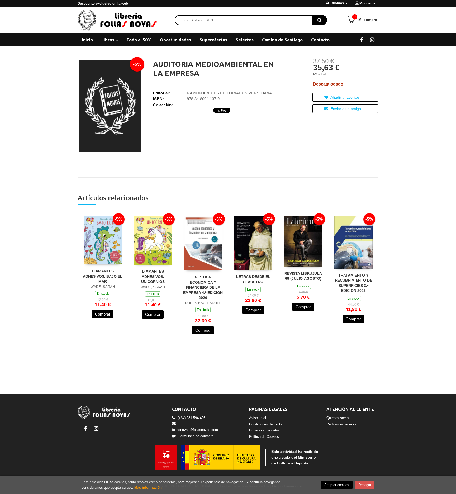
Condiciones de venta (265, 424)
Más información (148, 488)
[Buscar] (319, 20)
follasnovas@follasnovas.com (195, 430)
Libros (108, 39)
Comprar (102, 314)
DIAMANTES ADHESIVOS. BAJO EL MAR (102, 276)
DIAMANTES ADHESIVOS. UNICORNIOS (153, 276)
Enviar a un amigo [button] (345, 109)
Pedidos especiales (341, 424)
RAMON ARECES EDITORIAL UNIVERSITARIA (229, 93)
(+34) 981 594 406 (191, 418)
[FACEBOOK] (361, 39)
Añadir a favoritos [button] (345, 97)
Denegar (364, 485)
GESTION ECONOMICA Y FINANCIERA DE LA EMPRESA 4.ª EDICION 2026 (203, 287)
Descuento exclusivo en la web (103, 4)
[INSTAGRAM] (372, 39)
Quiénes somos (338, 418)
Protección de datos (264, 430)
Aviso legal (257, 418)
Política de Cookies (264, 437)
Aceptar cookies (336, 485)
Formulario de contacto (195, 436)
